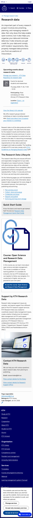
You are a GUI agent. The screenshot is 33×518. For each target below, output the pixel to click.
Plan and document (11, 190)
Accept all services (11, 513)
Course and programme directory (12, 473)
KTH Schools (5, 449)
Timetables (5, 469)
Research (4, 418)
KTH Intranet (5, 436)
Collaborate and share (12, 194)
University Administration (9, 460)
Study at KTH (5, 414)
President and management (10, 456)
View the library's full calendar (13, 110)
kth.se (3, 2)
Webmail (4, 476)
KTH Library (5, 445)
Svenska (21, 8)
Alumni (3, 432)
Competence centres (8, 452)
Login (30, 2)
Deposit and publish (11, 196)
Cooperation (5, 421)
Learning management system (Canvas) (14, 480)
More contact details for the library (14, 379)
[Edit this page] (2, 402)
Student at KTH (6, 429)
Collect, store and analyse (13, 192)
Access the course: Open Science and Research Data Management (16, 286)
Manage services (11, 503)
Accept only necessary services (16, 508)
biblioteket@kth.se (7, 396)
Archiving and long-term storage (15, 199)
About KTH (5, 425)
